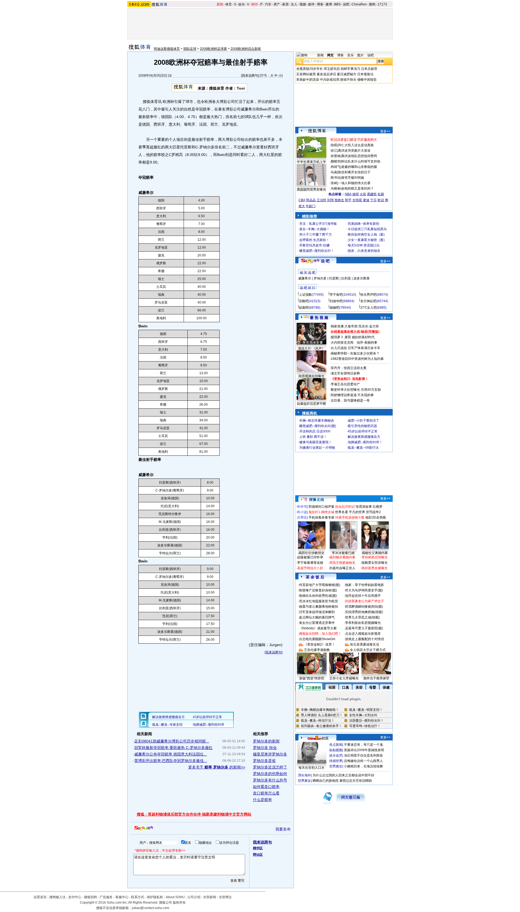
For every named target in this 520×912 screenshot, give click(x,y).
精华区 (258, 848)
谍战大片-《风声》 (311, 348)
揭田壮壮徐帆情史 (311, 553)
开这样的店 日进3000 (314, 431)
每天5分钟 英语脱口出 (364, 245)
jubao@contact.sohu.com (150, 908)
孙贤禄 (335, 156)
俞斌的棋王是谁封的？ (357, 188)
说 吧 (325, 261)
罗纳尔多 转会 (265, 747)
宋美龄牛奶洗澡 (307, 80)
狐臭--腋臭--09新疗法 (363, 448)
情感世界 (335, 761)
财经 (254, 4)
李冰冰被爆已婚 (343, 553)
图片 (360, 55)
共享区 (302, 517)
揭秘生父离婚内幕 (375, 553)
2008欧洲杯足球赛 (213, 49)
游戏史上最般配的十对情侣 (364, 639)
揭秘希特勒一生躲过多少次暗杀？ (355, 353)
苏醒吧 (304, 301)
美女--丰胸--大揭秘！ (314, 229)
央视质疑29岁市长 (309, 69)
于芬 (373, 200)
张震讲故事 (364, 507)
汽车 (268, 4)
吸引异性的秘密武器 (362, 426)
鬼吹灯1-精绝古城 (321, 512)
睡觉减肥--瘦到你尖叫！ (316, 251)
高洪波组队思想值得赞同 (359, 156)
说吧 (346, 4)
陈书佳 (335, 178)
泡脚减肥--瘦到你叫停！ (365, 442)
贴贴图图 (335, 750)
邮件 (311, 4)
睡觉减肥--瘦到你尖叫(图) (317, 426)
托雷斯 (334, 278)
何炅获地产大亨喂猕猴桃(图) (319, 585)
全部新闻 (209, 897)
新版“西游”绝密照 (311, 678)
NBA (348, 194)
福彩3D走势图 (375, 517)
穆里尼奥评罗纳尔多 (270, 754)
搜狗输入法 (57, 897)
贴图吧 (304, 308)
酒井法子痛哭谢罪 (376, 678)
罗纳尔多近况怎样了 (270, 767)
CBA (301, 200)
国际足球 (189, 49)
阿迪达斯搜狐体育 (167, 49)
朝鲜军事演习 (350, 69)
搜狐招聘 (90, 897)
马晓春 (335, 188)
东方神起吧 (368, 301)
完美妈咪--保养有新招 (363, 224)
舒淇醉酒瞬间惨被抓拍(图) (364, 606)
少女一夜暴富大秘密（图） (367, 240)
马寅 (334, 172)
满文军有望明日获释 (345, 373)
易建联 (372, 194)
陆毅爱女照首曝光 (375, 563)
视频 (303, 4)
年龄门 (311, 206)
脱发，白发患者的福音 (364, 251)
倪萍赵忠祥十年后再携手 (363, 596)
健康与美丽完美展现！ (315, 442)
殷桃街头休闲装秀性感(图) (318, 596)
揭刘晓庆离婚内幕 (342, 557)
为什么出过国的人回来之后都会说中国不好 (343, 775)
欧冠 (381, 200)
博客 (320, 4)
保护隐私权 (155, 897)
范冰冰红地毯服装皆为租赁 (318, 601)
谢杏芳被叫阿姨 (352, 178)
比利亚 (346, 278)
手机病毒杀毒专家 (321, 517)
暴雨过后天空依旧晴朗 (355, 781)
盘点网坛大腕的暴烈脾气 (317, 617)
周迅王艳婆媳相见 (342, 563)
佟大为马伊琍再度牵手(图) (364, 590)
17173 (382, 4)
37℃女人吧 (368, 308)
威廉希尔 (304, 278)
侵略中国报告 (367, 80)
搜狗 (372, 4)
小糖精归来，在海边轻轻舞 (363, 766)
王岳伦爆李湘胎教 (317, 650)
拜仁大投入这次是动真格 (356, 145)
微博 (329, 4)
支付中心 (74, 897)
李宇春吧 (336, 295)
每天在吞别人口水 (311, 768)
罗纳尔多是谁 (264, 760)
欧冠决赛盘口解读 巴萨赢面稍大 (354, 140)
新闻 (220, 4)
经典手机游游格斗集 (350, 517)
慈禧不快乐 (348, 80)
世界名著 (341, 512)
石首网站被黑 (306, 74)
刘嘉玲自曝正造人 (342, 568)
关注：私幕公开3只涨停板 (318, 224)
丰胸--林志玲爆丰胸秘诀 (316, 420)
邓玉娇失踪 (332, 69)
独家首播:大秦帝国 (344, 326)
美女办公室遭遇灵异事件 (317, 623)
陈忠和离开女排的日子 (354, 172)
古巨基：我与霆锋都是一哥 (350, 400)
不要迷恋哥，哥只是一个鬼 (363, 745)
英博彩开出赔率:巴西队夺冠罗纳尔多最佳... (170, 760)
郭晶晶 (311, 200)
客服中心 (121, 897)
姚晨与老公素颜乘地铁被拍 (318, 606)
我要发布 (283, 829)
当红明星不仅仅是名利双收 (363, 755)
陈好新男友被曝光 (375, 568)
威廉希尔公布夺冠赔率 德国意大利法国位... (170, 754)
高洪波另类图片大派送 (354, 150)
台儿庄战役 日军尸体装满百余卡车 (355, 348)
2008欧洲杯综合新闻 (245, 49)
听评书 (302, 507)
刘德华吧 (336, 301)
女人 (294, 4)
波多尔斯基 (361, 278)
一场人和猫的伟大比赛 (354, 183)
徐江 (334, 150)
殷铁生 (339, 200)
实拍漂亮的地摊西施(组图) (364, 612)
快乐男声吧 (368, 295)
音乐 (350, 55)
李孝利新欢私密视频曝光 (363, 623)
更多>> (385, 131)
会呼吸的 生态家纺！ (314, 240)
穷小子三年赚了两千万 (315, 234)
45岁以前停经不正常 (363, 431)
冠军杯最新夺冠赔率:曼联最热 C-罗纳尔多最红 (173, 747)
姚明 (355, 194)
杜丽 (381, 194)
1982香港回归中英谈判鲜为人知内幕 (357, 359)
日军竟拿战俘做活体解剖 (317, 612)
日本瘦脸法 (365, 74)
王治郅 (321, 200)
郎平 (348, 200)
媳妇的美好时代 (363, 337)
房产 (277, 4)
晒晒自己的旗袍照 (326, 781)
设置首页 (40, 897)
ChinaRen (359, 4)
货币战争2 (373, 512)
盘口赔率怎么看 (266, 793)
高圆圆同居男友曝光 (311, 189)
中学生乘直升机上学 (311, 162)
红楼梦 (377, 507)
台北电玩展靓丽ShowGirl (317, 639)
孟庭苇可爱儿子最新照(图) (364, 628)
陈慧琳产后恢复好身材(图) (318, 590)
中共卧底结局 (329, 80)
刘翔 (330, 200)
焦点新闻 (335, 745)
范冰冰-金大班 (368, 326)
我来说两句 (250, 75)
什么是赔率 (262, 799)
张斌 (334, 183)
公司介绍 (193, 897)
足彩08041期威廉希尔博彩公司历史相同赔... (171, 741)
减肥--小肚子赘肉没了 (363, 420)
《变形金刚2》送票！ (319, 644)
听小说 (302, 512)
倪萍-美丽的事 (367, 342)
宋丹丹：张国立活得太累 (348, 368)
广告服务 (106, 897)
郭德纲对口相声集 (321, 507)
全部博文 (225, 897)
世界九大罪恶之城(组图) (362, 617)
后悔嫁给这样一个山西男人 (363, 761)
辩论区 (258, 854)
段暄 (334, 145)
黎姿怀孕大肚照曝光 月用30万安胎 (356, 390)
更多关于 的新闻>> (216, 767)
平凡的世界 (357, 512)
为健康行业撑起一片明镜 (317, 448)
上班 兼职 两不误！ (313, 437)
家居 (285, 4)
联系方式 (137, 897)
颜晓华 (335, 161)
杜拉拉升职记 (345, 507)
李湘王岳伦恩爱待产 (345, 384)
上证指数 (305, 295)
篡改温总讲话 (326, 74)
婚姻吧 (334, 308)
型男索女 (335, 766)
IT (261, 4)
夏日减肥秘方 (346, 74)
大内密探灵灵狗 (342, 342)
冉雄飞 (335, 167)
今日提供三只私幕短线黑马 (367, 229)
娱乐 (241, 4)
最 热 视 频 (319, 317)
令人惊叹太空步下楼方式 (368, 650)
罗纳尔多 (320, 278)
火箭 (363, 194)
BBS (337, 4)
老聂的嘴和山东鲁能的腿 (359, 167)
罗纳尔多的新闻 (266, 741)
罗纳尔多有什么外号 (270, 780)
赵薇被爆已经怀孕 (310, 557)
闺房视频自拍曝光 (311, 376)
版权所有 (179, 902)
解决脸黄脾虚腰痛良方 (364, 437)
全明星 (357, 200)
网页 (330, 55)
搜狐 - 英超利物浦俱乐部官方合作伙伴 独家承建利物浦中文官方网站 (194, 814)
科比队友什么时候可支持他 (360, 161)
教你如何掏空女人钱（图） (367, 234)
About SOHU (175, 897)
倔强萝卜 (337, 337)
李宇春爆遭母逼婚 (310, 563)
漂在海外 (304, 775)
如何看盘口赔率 (266, 786)
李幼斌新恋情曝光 (375, 557)
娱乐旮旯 (335, 755)
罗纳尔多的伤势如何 (270, 773)
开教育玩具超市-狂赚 (314, 245)
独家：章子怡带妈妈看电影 (364, 585)
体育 (228, 4)
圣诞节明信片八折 (310, 568)
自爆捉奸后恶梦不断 (311, 404)
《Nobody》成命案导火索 (318, 628)
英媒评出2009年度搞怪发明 (364, 750)
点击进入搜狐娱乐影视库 (363, 634)
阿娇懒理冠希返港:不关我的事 (352, 395)
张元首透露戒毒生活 (364, 644)
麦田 (347, 337)
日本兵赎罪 (369, 69)
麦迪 (366, 200)
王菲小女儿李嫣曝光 (344, 678)
